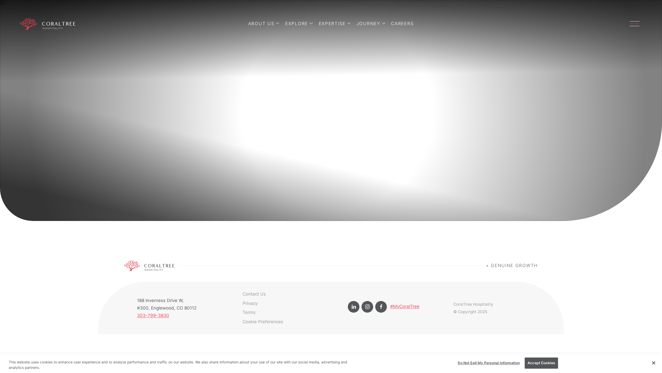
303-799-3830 (153, 315)
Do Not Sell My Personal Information (489, 363)
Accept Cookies (541, 363)
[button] (634, 23)
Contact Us (254, 294)
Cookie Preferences (263, 321)
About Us (261, 23)
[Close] (653, 363)
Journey (368, 23)
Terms (249, 312)
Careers (402, 23)
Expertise (332, 23)
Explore (296, 23)
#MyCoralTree (404, 306)
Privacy (250, 303)
